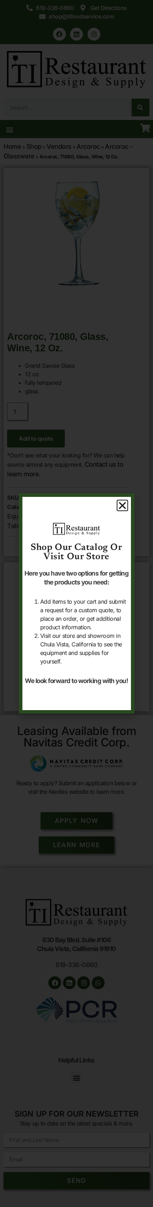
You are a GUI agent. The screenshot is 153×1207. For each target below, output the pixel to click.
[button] (122, 505)
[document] (76, 603)
